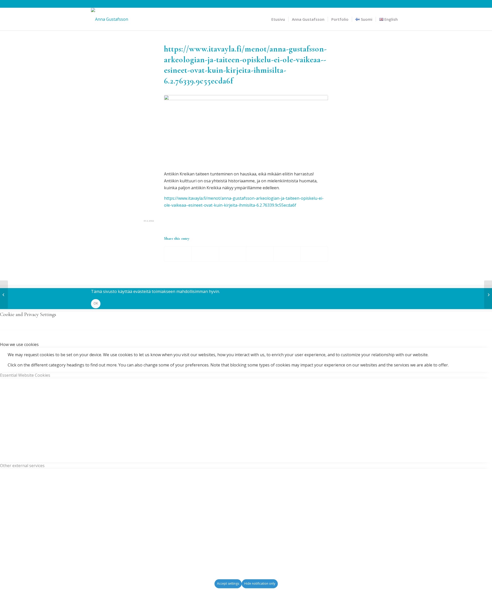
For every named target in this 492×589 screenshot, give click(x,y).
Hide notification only (259, 583)
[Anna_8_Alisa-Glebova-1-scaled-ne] (246, 129)
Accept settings (228, 583)
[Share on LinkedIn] (286, 253)
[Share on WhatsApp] (232, 253)
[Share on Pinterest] (259, 253)
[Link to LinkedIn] (397, 4)
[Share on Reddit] (314, 253)
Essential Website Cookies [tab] (25, 375)
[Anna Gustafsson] (109, 19)
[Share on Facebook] (177, 253)
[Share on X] (205, 253)
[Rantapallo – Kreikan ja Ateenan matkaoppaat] (4, 294)
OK (96, 303)
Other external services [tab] (22, 465)
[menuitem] (278, 19)
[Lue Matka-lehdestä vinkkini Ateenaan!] (488, 294)
